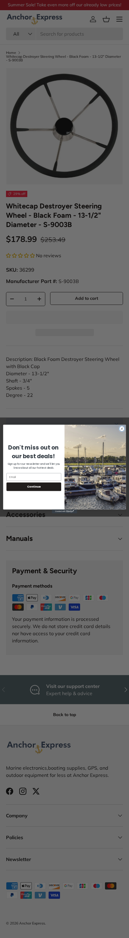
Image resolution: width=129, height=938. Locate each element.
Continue (34, 486)
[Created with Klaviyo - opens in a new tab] (64, 511)
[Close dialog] (121, 428)
